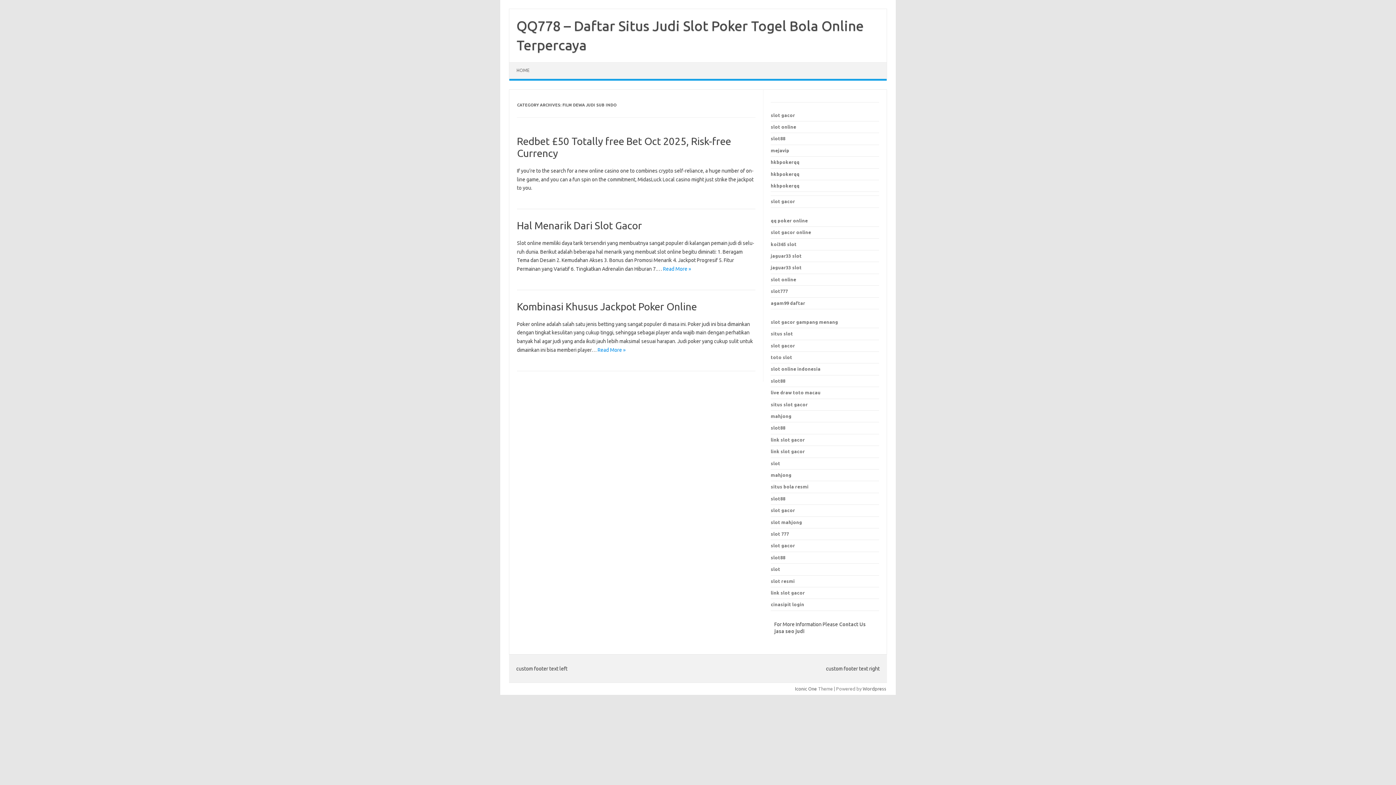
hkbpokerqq (785, 162)
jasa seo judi (789, 631)
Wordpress (874, 688)
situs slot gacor (789, 404)
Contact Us (852, 624)
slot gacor (783, 115)
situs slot (782, 333)
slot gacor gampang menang (804, 322)
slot (775, 569)
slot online (783, 126)
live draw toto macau (796, 392)
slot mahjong (786, 522)
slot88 (778, 138)
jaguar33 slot (786, 255)
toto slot (781, 357)
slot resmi (783, 581)
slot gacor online (791, 232)
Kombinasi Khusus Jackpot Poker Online (607, 306)
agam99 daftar (788, 303)
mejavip (780, 150)
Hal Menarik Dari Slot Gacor (579, 225)
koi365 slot (784, 244)
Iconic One (806, 688)
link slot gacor (788, 451)
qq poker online (789, 220)
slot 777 (780, 533)
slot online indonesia (796, 368)
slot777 (779, 291)
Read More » (677, 269)
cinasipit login (787, 604)
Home (523, 70)
